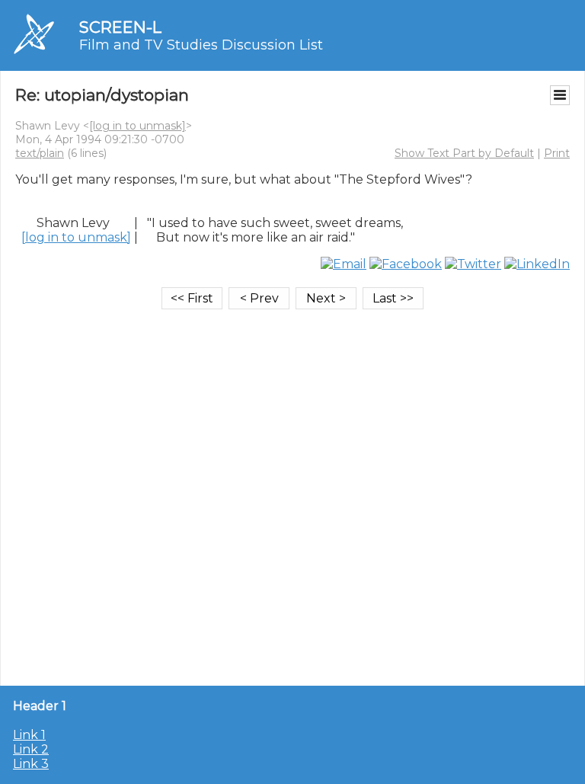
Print (557, 153)
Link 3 (31, 764)
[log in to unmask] (137, 126)
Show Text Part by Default (464, 153)
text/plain (39, 153)
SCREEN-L (120, 27)
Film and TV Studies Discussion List (201, 45)
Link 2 (31, 749)
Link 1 (29, 735)
